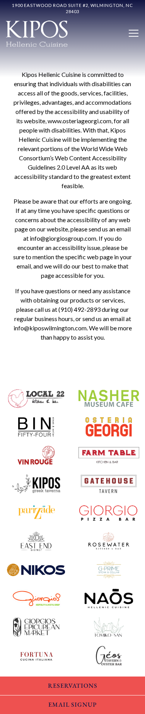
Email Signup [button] (72, 704)
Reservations (72, 686)
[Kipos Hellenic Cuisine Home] (37, 32)
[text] (109, 454)
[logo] (109, 397)
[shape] (36, 426)
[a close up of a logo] (36, 397)
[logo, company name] (109, 426)
